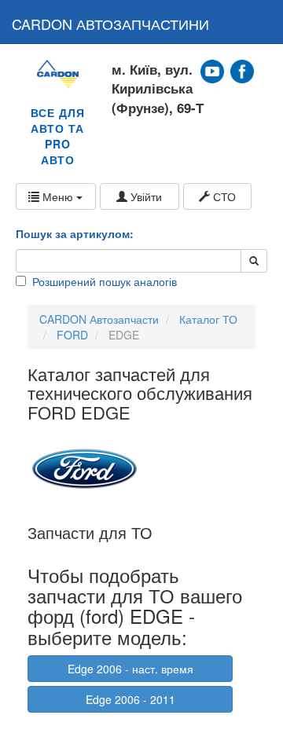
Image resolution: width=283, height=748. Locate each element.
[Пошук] (254, 261)
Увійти (144, 196)
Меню (57, 196)
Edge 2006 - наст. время (130, 668)
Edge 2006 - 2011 (130, 699)
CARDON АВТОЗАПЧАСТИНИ (110, 23)
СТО (223, 196)
